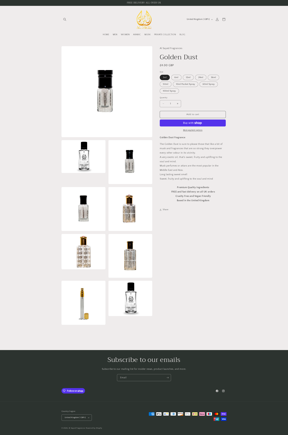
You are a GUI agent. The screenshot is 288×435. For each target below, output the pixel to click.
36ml (213, 77)
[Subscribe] (167, 377)
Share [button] (165, 209)
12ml (188, 77)
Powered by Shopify (94, 428)
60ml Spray (209, 84)
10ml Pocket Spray (185, 84)
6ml (176, 77)
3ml (165, 77)
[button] (65, 19)
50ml (165, 84)
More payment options (192, 130)
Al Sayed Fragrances (77, 428)
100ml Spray (169, 91)
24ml (200, 77)
